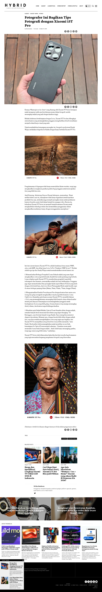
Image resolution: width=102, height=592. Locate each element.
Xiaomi (64, 438)
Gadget (27, 13)
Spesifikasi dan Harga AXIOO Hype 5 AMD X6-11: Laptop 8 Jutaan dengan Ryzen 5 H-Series (30, 548)
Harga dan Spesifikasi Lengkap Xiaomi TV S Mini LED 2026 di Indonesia (32, 472)
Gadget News (34, 13)
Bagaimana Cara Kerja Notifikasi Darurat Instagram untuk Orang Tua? (90, 548)
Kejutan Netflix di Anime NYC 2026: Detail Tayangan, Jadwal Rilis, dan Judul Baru (51, 548)
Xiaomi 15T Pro (72, 438)
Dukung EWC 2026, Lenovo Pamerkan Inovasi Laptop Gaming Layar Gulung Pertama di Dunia (70, 548)
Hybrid (41, 13)
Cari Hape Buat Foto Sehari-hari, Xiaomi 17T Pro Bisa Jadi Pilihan (51, 470)
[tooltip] (65, 31)
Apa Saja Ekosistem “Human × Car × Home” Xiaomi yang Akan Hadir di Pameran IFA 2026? (69, 473)
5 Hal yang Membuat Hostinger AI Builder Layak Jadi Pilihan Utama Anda (11, 547)
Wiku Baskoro (29, 28)
